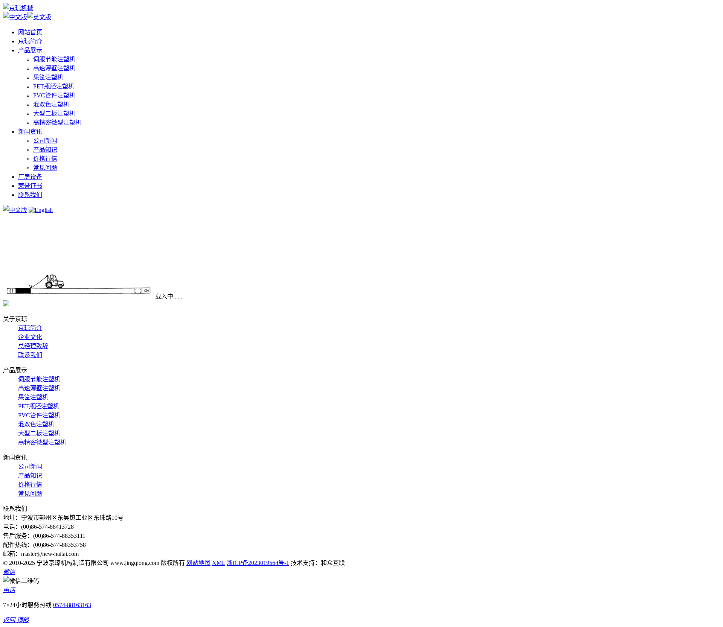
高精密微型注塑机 (57, 122)
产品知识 (45, 149)
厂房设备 (30, 176)
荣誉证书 (30, 186)
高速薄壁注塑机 (54, 68)
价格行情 (45, 158)
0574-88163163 (72, 605)
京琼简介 (30, 41)
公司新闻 (45, 140)
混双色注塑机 (51, 104)
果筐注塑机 (48, 77)
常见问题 (45, 167)
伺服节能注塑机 (54, 59)
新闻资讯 (30, 131)
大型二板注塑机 (54, 113)
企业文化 (30, 337)
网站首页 (30, 32)
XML (218, 563)
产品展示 (30, 50)
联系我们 (30, 195)
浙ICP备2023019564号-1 (258, 563)
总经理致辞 (33, 346)
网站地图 (198, 563)
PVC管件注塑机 (54, 95)
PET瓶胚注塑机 (53, 86)
